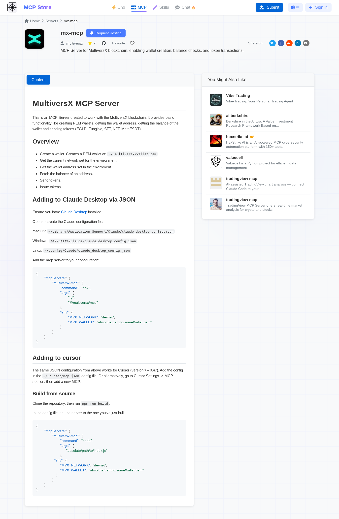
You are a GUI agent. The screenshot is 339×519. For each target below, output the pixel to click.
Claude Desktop (74, 212)
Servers (51, 21)
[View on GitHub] (104, 43)
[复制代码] (181, 272)
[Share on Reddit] (289, 43)
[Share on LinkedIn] (298, 43)
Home (35, 21)
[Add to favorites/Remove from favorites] (133, 43)
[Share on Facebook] (281, 43)
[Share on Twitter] (272, 43)
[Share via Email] (306, 43)
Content (38, 80)
